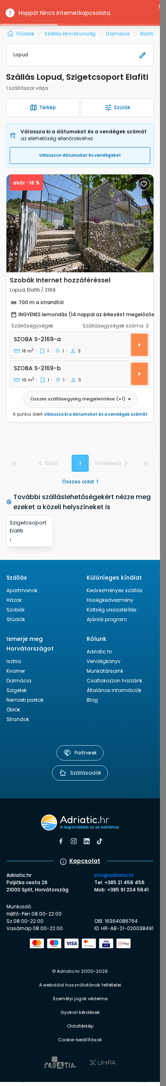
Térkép (47, 107)
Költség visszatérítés (112, 609)
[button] (80, 55)
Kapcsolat (84, 861)
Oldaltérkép (80, 1026)
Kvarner (15, 670)
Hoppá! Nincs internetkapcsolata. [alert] (65, 13)
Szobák (15, 609)
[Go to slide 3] (83, 268)
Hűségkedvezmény (110, 600)
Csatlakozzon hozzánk (114, 680)
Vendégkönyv (103, 661)
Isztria (13, 661)
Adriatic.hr (99, 651)
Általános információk (114, 690)
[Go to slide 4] (86, 268)
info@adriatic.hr (114, 875)
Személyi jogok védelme (80, 998)
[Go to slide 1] (75, 268)
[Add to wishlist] (143, 184)
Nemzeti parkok (25, 699)
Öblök (13, 709)
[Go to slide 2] (80, 268)
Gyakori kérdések (80, 1012)
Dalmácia (18, 680)
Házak (14, 600)
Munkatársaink (105, 670)
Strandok (17, 719)
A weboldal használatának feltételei (80, 985)
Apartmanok (21, 590)
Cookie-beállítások (80, 1039)
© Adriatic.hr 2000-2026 (80, 971)
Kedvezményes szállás (115, 590)
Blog (92, 699)
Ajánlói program (107, 619)
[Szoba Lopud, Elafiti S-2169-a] (80, 298)
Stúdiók (15, 619)
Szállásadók (85, 772)
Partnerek (86, 752)
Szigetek (16, 690)
